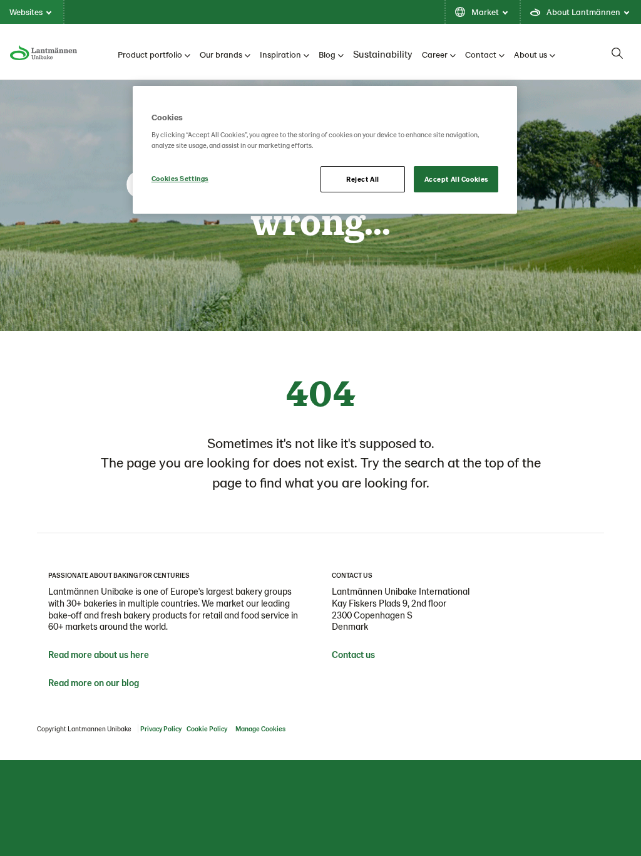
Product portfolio (150, 54)
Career (435, 54)
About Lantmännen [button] (583, 11)
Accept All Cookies (456, 179)
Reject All (362, 179)
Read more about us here (98, 654)
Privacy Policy (161, 728)
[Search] (617, 53)
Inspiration (280, 54)
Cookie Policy (207, 728)
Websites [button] (26, 11)
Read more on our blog (93, 682)
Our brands (221, 54)
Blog (327, 54)
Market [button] (485, 11)
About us (530, 54)
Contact (480, 54)
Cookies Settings (179, 178)
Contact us (353, 654)
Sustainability (383, 54)
